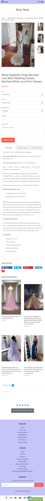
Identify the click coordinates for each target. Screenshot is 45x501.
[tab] (9, 148)
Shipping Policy (22, 461)
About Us (22, 454)
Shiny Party (22, 9)
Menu (6, 2)
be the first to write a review (22, 410)
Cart (41, 2)
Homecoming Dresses (22, 432)
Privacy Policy (22, 466)
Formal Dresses (22, 440)
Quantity (4, 116)
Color (3, 99)
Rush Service (5, 107)
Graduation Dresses (22, 442)
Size (3, 91)
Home (3, 18)
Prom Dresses (22, 430)
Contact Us (22, 456)
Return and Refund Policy (22, 464)
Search (22, 452)
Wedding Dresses (22, 435)
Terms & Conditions (23, 469)
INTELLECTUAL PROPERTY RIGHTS (22, 471)
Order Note (5, 124)
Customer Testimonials (22, 459)
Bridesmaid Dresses (22, 437)
